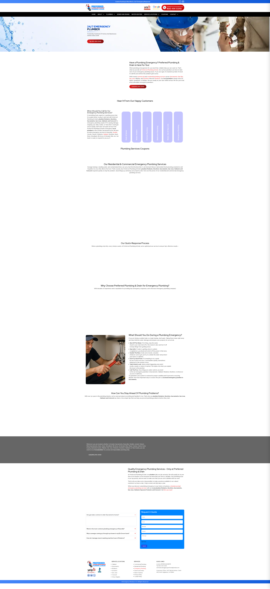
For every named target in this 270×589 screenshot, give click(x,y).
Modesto (157, 78)
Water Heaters (137, 14)
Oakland (105, 134)
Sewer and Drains (123, 14)
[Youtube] (183, 1)
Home (93, 14)
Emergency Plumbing (140, 568)
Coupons (164, 14)
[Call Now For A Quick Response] (164, 7)
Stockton (146, 78)
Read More (127, 139)
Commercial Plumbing (140, 564)
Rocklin (115, 132)
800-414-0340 (174, 8)
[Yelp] (94, 575)
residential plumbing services (156, 76)
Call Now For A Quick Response (175, 6)
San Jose (132, 78)
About (100, 14)
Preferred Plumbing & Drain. (149, 70)
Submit (144, 546)
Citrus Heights (116, 577)
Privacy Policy (138, 574)
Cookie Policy (138, 576)
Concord (114, 575)
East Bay (180, 76)
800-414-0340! (168, 490)
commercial (140, 76)
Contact (173, 14)
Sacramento (173, 76)
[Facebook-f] (180, 1)
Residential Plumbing (140, 566)
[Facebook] (88, 575)
